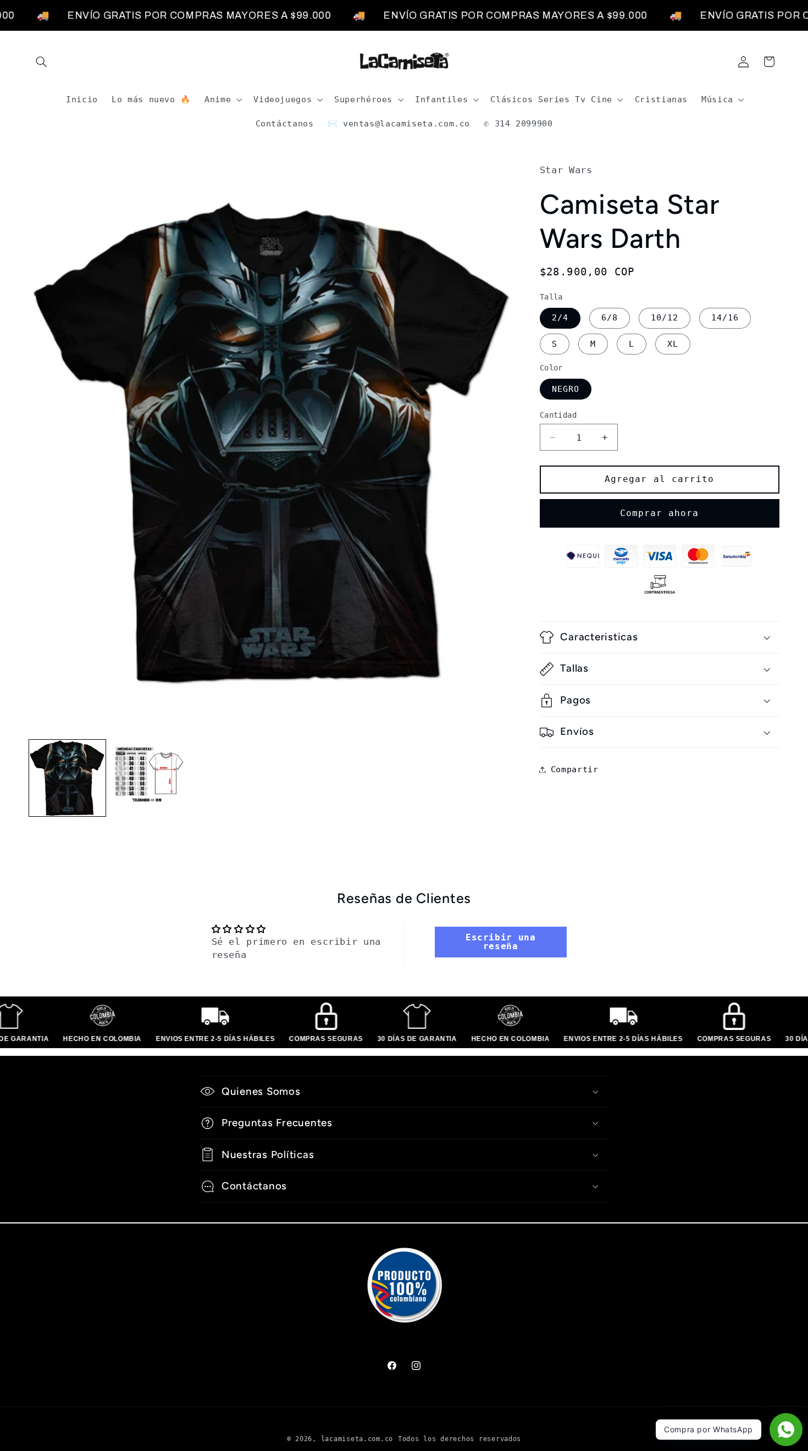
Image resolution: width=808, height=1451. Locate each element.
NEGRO (565, 389)
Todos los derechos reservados (459, 1438)
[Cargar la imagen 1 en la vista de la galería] (67, 778)
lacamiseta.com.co (357, 1438)
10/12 (664, 318)
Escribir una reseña (501, 942)
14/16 (725, 318)
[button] (41, 61)
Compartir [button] (575, 769)
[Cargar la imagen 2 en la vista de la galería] (149, 778)
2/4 (560, 318)
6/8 (609, 318)
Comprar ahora (659, 513)
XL (672, 343)
